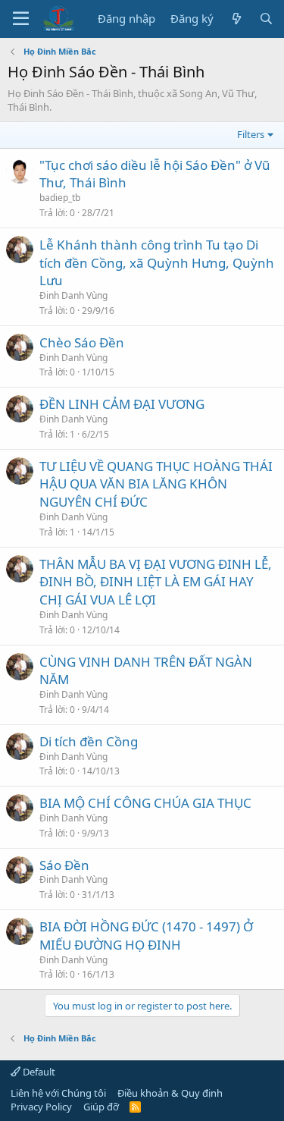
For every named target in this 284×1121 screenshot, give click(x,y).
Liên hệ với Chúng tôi (58, 1093)
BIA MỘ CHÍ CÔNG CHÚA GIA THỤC (145, 803)
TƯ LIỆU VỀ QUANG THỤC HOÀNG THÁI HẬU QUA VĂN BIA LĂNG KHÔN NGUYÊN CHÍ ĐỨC (156, 484)
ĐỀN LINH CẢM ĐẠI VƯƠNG (121, 404)
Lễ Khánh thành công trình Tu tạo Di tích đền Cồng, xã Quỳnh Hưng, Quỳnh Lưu (156, 263)
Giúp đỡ (101, 1106)
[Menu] (21, 19)
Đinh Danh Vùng (73, 295)
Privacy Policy (41, 1106)
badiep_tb (59, 197)
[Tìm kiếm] (266, 19)
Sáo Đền (64, 865)
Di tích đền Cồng (88, 741)
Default (37, 1072)
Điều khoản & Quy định (170, 1093)
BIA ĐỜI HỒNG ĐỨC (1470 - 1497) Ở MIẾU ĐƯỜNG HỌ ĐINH (146, 935)
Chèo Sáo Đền (81, 342)
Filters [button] (250, 134)
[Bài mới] (236, 19)
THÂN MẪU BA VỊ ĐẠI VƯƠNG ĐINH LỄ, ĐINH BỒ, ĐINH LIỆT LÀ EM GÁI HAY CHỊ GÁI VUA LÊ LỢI (155, 582)
